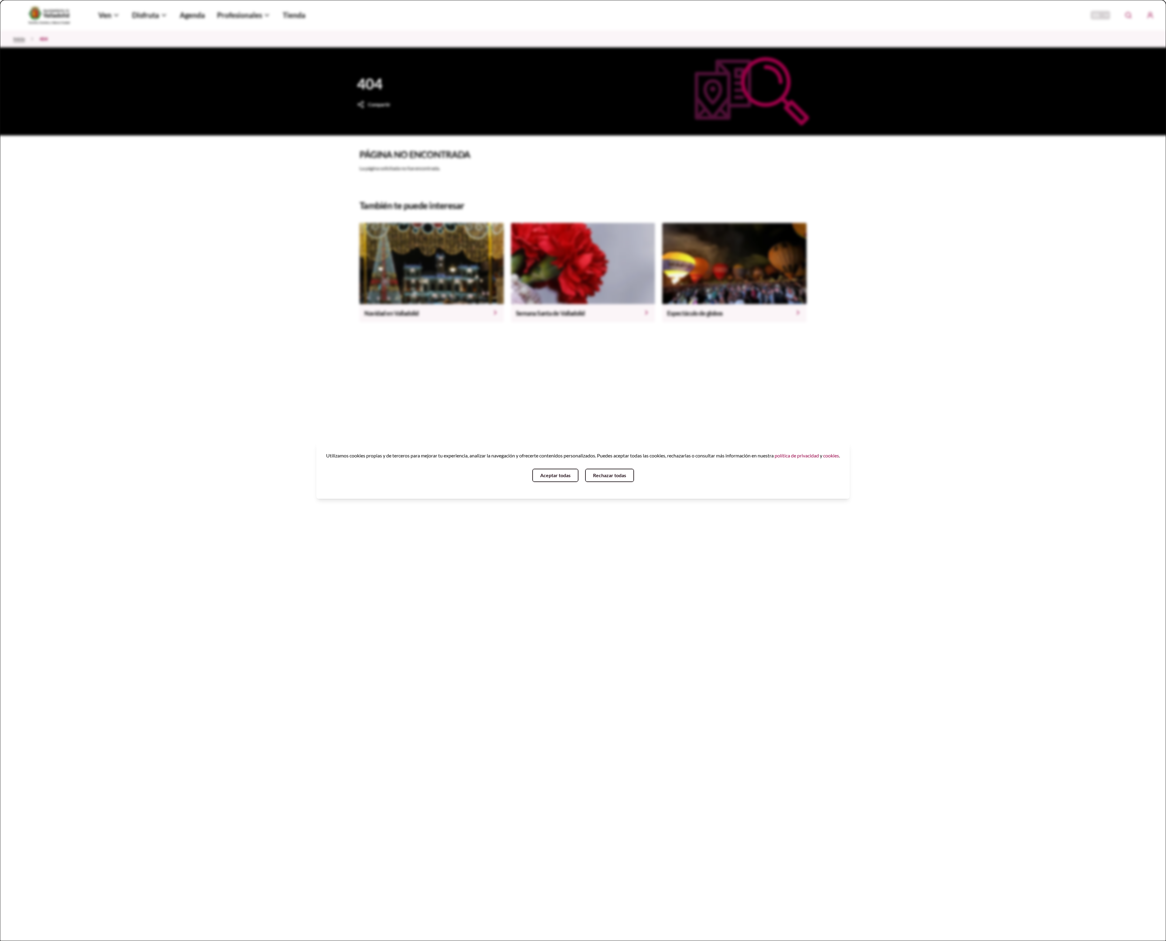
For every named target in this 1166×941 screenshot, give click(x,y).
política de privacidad (797, 455)
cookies (831, 455)
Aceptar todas (555, 475)
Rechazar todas (609, 475)
